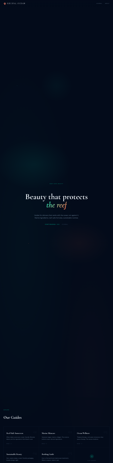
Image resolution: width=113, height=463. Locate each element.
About (107, 3)
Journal (99, 3)
